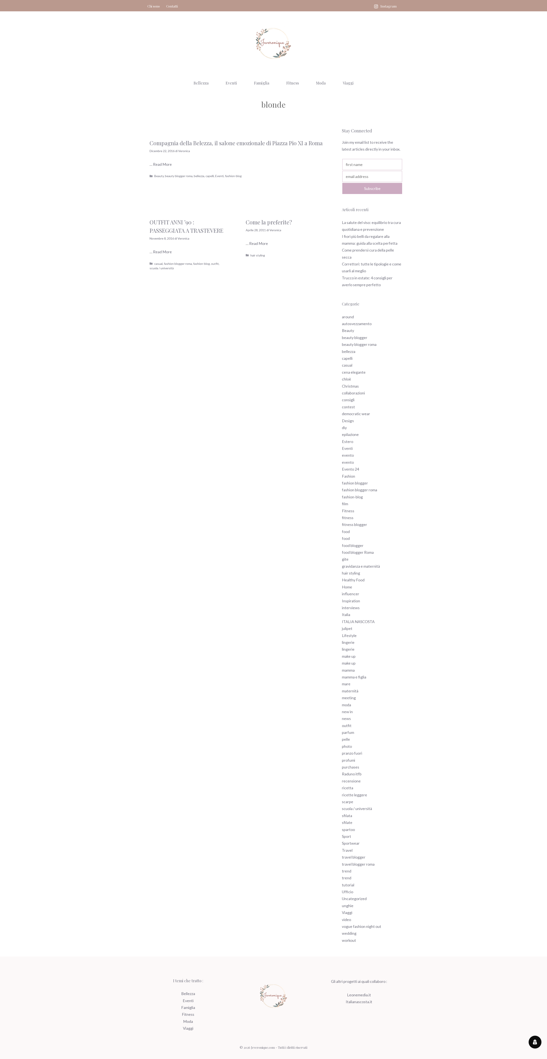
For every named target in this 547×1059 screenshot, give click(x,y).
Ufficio (347, 891)
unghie (347, 905)
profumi (348, 760)
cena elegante (354, 372)
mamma (348, 670)
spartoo (348, 829)
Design (348, 420)
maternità (350, 691)
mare (346, 683)
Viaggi (348, 83)
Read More (162, 164)
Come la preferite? (269, 222)
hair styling (257, 255)
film (345, 503)
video (346, 919)
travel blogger (353, 857)
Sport (346, 836)
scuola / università (162, 268)
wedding (349, 933)
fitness (347, 517)
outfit (215, 263)
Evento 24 (350, 469)
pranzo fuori (352, 753)
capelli (210, 176)
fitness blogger (354, 524)
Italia (346, 614)
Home (347, 587)
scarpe (347, 801)
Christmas (350, 386)
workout (349, 940)
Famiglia (261, 83)
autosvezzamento (357, 323)
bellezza (199, 176)
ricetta (347, 787)
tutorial (348, 885)
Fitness (292, 83)
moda (346, 704)
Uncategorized (354, 898)
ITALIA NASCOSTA (358, 621)
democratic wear (356, 413)
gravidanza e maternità (361, 566)
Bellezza (201, 83)
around (348, 316)
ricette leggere (354, 794)
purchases (350, 767)
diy (344, 427)
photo (347, 746)
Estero (347, 441)
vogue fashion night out (361, 926)
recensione (351, 781)
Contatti (172, 6)
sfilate (347, 822)
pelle (346, 739)
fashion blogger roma (178, 263)
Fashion (348, 476)
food (346, 531)
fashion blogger (355, 483)
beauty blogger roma (179, 176)
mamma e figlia (354, 677)
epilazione (350, 434)
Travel (347, 850)
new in (347, 711)
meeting (349, 697)
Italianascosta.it (359, 1001)
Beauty (159, 176)
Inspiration (351, 600)
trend (346, 871)
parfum (348, 732)
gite (345, 559)
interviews (351, 607)
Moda (321, 83)
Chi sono (153, 6)
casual (158, 263)
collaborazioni (353, 393)
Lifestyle (349, 635)
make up (349, 656)
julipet (347, 628)
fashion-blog (233, 176)
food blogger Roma (358, 552)
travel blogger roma (358, 864)
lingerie (348, 642)
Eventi (231, 83)
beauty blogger (354, 337)
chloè (346, 379)
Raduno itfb (352, 774)
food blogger (352, 545)
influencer (350, 593)
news (346, 718)
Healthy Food (353, 580)
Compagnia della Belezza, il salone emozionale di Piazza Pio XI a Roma (236, 143)
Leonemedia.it (359, 994)
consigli (348, 399)
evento (348, 455)
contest (348, 406)
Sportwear (351, 843)
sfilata (347, 815)
